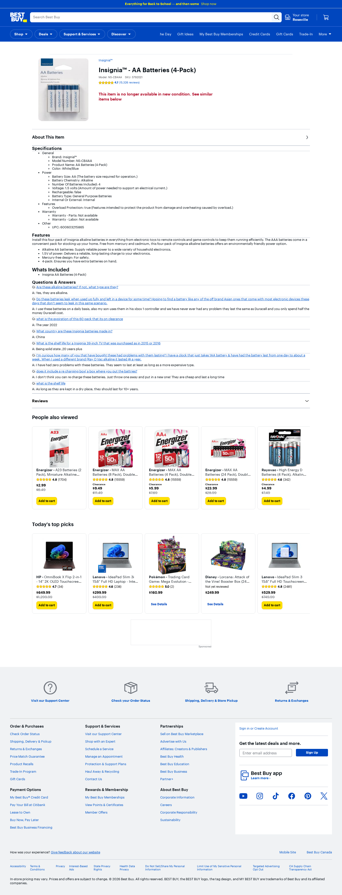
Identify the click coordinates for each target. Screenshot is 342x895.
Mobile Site (287, 852)
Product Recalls (21, 764)
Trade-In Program (23, 771)
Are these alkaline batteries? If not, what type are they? (77, 287)
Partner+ (166, 779)
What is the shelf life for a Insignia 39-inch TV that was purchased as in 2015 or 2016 (98, 343)
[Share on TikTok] (276, 796)
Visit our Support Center (103, 734)
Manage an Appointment (104, 756)
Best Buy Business (173, 771)
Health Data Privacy (127, 868)
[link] (51, 480)
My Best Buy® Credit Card (29, 797)
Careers (166, 805)
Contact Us (93, 779)
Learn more (260, 778)
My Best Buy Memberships (104, 797)
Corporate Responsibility (178, 812)
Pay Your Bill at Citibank (27, 805)
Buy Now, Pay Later (24, 820)
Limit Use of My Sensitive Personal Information (219, 868)
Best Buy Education (174, 764)
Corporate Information (177, 797)
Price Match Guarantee (27, 756)
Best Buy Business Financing (31, 827)
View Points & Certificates (104, 805)
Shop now (208, 4)
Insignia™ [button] (105, 60)
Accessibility (18, 866)
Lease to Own (20, 812)
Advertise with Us (173, 741)
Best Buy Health (172, 756)
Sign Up (312, 752)
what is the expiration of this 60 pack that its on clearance (79, 319)
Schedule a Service (99, 749)
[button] (21, 34)
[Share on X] (324, 796)
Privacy (60, 866)
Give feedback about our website (75, 852)
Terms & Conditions (37, 868)
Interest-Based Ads (78, 868)
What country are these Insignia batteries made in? (74, 331)
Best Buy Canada (319, 852)
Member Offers (96, 812)
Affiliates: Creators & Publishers (183, 749)
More (323, 34)
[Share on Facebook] (292, 796)
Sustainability (170, 820)
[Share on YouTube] (243, 796)
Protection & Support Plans (105, 764)
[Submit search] (277, 17)
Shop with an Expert (100, 741)
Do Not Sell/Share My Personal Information (165, 868)
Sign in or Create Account (258, 728)
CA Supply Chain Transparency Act (300, 868)
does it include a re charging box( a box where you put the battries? (86, 371)
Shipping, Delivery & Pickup (30, 741)
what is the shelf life (50, 383)
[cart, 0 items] (326, 17)
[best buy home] (18, 17)
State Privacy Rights (102, 868)
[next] (306, 468)
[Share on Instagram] (260, 796)
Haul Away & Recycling (102, 771)
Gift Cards (17, 779)
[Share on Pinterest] (308, 796)
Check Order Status (25, 734)
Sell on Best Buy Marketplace (181, 734)
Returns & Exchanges (26, 749)
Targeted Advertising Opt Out (266, 868)
